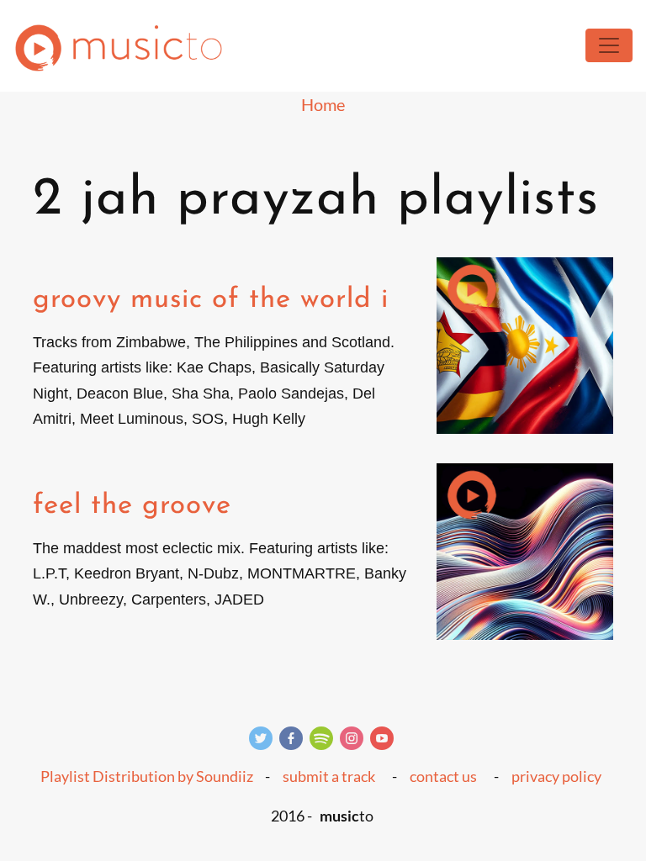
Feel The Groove (132, 506)
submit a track (329, 776)
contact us (443, 776)
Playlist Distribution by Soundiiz (146, 776)
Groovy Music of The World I (211, 300)
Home (323, 104)
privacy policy (556, 776)
